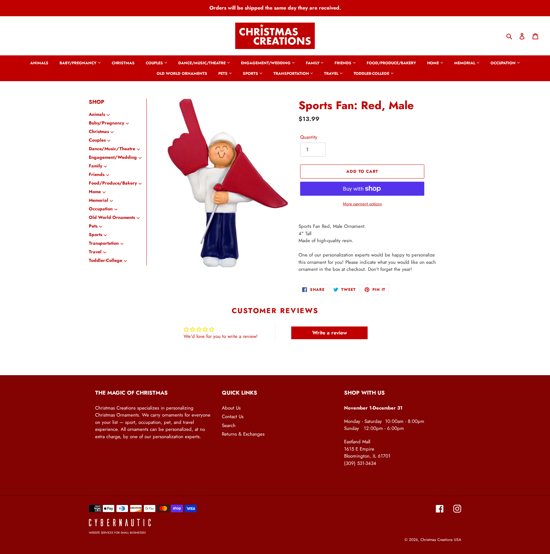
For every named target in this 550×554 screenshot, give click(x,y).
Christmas (99, 131)
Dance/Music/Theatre (112, 148)
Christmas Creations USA (440, 540)
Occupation (101, 209)
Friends (96, 174)
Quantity (308, 137)
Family (95, 166)
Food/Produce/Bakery (113, 183)
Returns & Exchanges (243, 434)
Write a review (329, 332)
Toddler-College (105, 260)
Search (229, 425)
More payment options (362, 204)
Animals (97, 114)
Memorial (98, 200)
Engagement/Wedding (113, 157)
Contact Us (232, 416)
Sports (95, 234)
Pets (93, 226)
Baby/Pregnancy (106, 123)
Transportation (104, 243)
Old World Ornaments (112, 217)
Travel (95, 252)
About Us (231, 407)
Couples (97, 140)
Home (95, 191)
